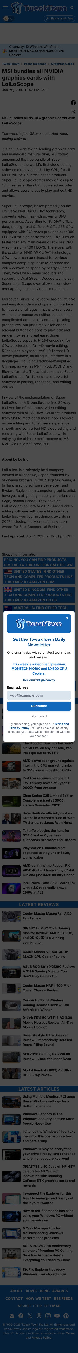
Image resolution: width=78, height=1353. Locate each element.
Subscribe (39, 706)
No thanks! (39, 716)
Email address (17, 687)
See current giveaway (39, 680)
